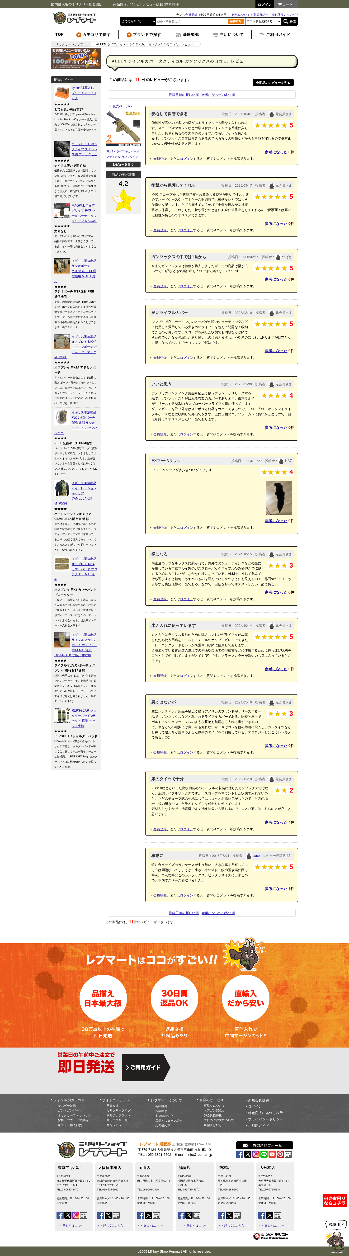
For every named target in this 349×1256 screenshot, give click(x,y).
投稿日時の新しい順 (184, 94)
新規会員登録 (258, 1100)
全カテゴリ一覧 (117, 1120)
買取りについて (214, 1105)
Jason (257, 855)
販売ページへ (120, 105)
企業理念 (161, 1111)
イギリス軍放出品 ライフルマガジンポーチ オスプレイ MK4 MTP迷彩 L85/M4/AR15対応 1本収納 (75, 644)
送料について (241, 14)
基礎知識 (113, 1105)
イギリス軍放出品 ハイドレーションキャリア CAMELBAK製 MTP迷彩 (75, 493)
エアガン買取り (214, 1110)
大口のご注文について (219, 1120)
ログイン (186, 158)
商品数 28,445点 (126, 4)
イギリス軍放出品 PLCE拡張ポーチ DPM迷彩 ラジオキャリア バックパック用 (75, 422)
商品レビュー (116, 1125)
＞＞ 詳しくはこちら (70, 1225)
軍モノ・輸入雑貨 (70, 1125)
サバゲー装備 (67, 1105)
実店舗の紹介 (164, 1116)
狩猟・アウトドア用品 (73, 1120)
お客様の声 (162, 1125)
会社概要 (161, 1106)
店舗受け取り (213, 1125)
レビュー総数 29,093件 (160, 4)
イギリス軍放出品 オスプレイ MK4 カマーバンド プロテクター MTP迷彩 (75, 568)
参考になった (276, 152)
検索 (293, 21)
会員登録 (191, 14)
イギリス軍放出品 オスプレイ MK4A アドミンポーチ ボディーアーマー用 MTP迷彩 (75, 346)
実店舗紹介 (261, 14)
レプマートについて (166, 1100)
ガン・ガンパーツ (70, 1110)
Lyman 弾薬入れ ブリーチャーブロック (84, 92)
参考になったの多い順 (218, 94)
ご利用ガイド (258, 1125)
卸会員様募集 (213, 1115)
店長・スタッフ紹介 (168, 1120)
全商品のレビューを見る (273, 82)
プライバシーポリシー (265, 1119)
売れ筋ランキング (284, 14)
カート (288, 4)
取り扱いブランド (119, 1115)
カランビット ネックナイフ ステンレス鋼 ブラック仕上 (84, 149)
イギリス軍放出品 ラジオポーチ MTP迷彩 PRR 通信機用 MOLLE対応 (75, 270)
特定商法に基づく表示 (265, 1112)
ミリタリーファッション (74, 1115)
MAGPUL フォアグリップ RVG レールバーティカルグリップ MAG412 (84, 213)
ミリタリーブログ (119, 1110)
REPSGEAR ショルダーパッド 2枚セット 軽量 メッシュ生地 (84, 718)
